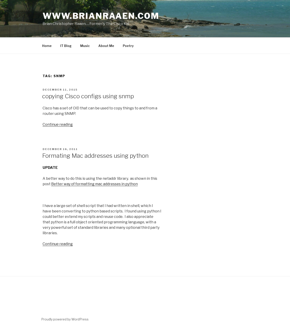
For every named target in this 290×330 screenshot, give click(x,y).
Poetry (128, 46)
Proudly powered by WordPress (65, 319)
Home (47, 46)
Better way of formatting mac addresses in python (94, 184)
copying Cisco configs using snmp (88, 96)
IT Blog (66, 46)
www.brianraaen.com (101, 16)
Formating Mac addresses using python (95, 155)
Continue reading (58, 124)
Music (85, 46)
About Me (106, 46)
